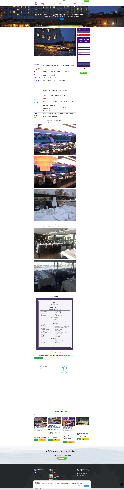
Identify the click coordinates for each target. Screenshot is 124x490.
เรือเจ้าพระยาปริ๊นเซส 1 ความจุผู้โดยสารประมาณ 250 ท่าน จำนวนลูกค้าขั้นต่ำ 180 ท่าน (62, 14)
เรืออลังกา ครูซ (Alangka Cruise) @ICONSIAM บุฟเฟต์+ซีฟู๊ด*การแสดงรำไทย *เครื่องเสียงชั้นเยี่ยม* (83, 427)
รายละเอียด (43, 439)
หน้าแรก (46, 16)
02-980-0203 (84, 68)
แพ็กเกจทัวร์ (50, 16)
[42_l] (55, 42)
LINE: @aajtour (67, 1)
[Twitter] (35, 472)
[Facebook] (34, 472)
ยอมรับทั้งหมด (87, 485)
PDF (36, 439)
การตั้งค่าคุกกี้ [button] (80, 485)
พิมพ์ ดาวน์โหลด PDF (38, 358)
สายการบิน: (62, 18)
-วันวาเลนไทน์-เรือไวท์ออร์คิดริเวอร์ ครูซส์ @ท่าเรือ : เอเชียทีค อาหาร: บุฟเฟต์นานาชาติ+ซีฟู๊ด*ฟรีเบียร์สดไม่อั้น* (68, 427)
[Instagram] (36, 472)
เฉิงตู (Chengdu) (56, 471)
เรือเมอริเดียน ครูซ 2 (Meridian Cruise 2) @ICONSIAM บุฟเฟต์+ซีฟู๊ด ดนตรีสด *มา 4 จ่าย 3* (40, 427)
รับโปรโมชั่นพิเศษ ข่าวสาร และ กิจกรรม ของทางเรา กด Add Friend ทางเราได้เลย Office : (62, 454)
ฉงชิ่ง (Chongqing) (56, 476)
